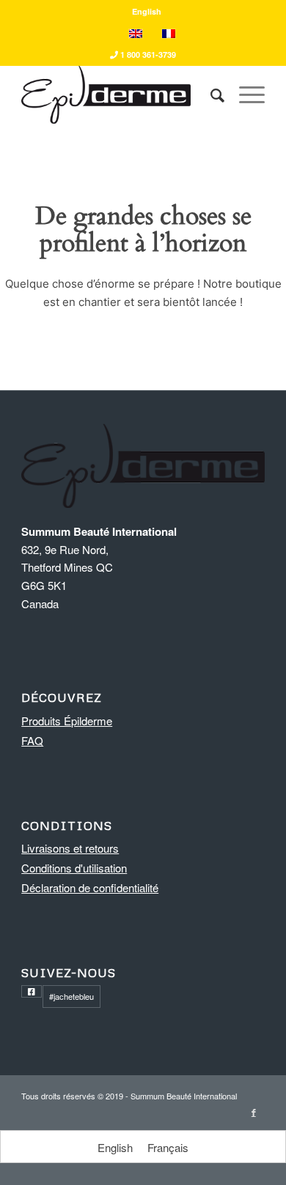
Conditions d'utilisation (74, 867)
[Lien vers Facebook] (254, 1112)
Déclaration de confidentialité (89, 887)
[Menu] (244, 94)
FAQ (32, 740)
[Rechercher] (210, 94)
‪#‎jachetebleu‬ (71, 996)
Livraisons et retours (70, 848)
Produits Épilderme (66, 720)
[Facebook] (31, 991)
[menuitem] (147, 11)
